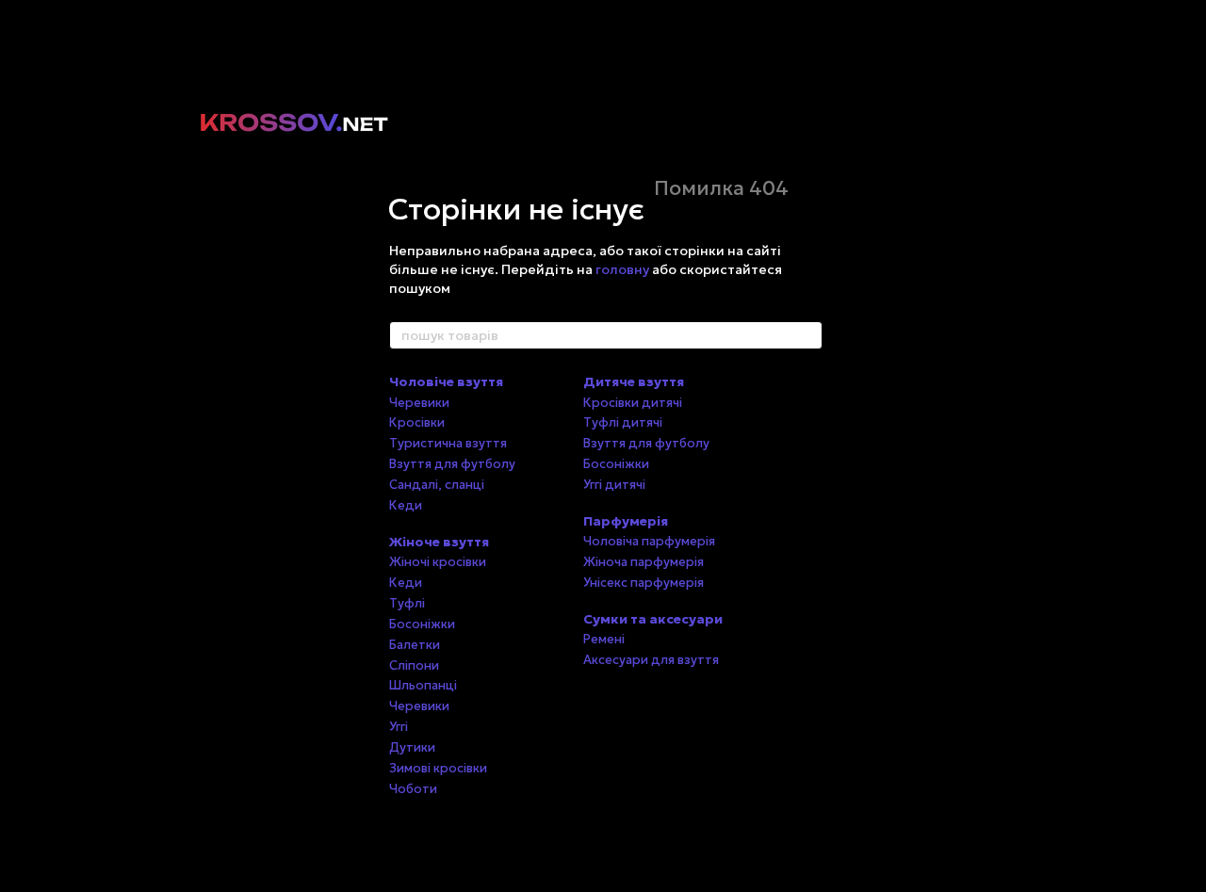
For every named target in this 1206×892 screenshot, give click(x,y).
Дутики (412, 747)
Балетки (414, 645)
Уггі (398, 727)
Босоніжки (422, 624)
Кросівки (417, 422)
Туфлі (407, 603)
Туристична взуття (448, 443)
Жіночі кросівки (437, 562)
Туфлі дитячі (622, 422)
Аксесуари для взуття (651, 660)
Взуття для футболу (452, 464)
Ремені (604, 639)
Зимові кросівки (438, 768)
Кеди (405, 505)
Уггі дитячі (614, 485)
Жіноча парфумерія (643, 562)
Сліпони (414, 665)
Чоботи (413, 789)
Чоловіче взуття (446, 381)
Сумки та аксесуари (653, 618)
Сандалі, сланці (436, 485)
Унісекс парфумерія (643, 583)
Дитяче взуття (633, 381)
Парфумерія (625, 520)
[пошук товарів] (807, 335)
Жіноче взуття (439, 541)
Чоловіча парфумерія (649, 541)
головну (622, 269)
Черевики (419, 403)
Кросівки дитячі (632, 403)
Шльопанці (423, 685)
